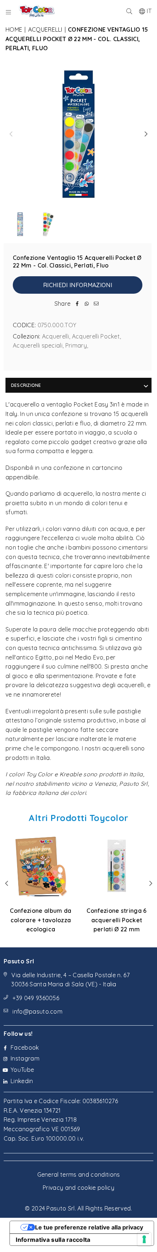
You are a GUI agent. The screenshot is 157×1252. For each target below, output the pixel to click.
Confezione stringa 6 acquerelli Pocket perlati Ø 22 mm (116, 920)
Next (146, 134)
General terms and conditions (78, 1174)
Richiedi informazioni (77, 285)
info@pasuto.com (37, 1011)
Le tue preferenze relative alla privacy (89, 1227)
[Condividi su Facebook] (77, 304)
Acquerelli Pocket (96, 336)
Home (13, 29)
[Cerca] (129, 10)
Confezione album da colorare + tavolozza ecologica (40, 920)
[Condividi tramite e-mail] (96, 304)
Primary (76, 345)
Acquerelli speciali (37, 345)
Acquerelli (45, 29)
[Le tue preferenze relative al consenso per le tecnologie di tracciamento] (144, 1239)
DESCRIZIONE (26, 385)
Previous (10, 134)
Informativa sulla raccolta (53, 1239)
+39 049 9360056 (35, 998)
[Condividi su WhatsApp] (86, 304)
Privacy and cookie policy (78, 1187)
